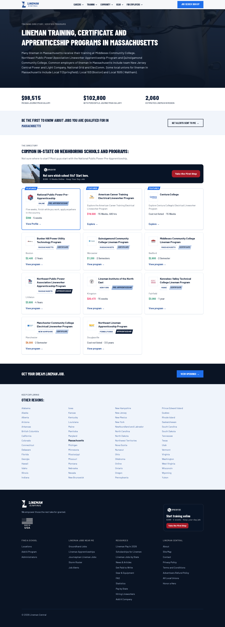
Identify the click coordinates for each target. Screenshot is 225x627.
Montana (72, 463)
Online (118, 463)
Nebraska (73, 468)
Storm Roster (75, 562)
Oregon (118, 472)
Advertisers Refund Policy (176, 572)
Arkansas (26, 426)
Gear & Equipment (125, 572)
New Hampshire (123, 408)
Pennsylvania (121, 477)
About (166, 546)
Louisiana (73, 422)
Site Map (167, 551)
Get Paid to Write (124, 567)
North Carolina (122, 431)
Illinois (25, 472)
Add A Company (124, 599)
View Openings (190, 373)
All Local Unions (171, 578)
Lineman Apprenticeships (82, 551)
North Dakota (121, 435)
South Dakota (169, 431)
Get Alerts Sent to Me (185, 122)
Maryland (72, 435)
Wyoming (166, 472)
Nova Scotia (121, 445)
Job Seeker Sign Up (190, 4)
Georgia (25, 459)
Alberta (25, 417)
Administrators (29, 557)
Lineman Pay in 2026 (126, 546)
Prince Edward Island (172, 408)
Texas (165, 440)
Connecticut (28, 445)
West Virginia (168, 463)
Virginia (166, 454)
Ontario (119, 468)
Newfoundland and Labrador (129, 426)
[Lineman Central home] (30, 5)
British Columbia (30, 431)
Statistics (121, 583)
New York (119, 422)
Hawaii (25, 463)
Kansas (72, 412)
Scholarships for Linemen (129, 551)
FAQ (118, 578)
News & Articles (123, 562)
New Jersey (121, 412)
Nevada (72, 472)
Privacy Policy (170, 562)
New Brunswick (76, 477)
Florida (25, 454)
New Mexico (121, 417)
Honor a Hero (169, 583)
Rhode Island (168, 417)
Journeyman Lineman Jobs (82, 557)
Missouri (72, 459)
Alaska (25, 412)
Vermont (166, 449)
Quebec (165, 412)
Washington (168, 459)
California (26, 435)
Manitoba (73, 431)
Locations (27, 546)
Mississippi (74, 454)
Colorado (26, 440)
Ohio (117, 454)
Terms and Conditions (174, 567)
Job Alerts (74, 567)
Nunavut (119, 449)
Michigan (72, 445)
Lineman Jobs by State (127, 557)
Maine (71, 426)
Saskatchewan (169, 422)
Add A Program (29, 551)
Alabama (26, 408)
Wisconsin (167, 468)
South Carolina (169, 426)
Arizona (25, 422)
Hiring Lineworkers (125, 594)
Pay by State (122, 588)
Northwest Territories (126, 440)
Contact (167, 557)
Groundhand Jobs (78, 546)
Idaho (24, 468)
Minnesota (73, 449)
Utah (164, 445)
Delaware (26, 449)
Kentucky (73, 417)
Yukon (165, 477)
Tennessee (167, 435)
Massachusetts (76, 440)
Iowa (70, 408)
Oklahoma (120, 459)
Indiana (25, 477)
